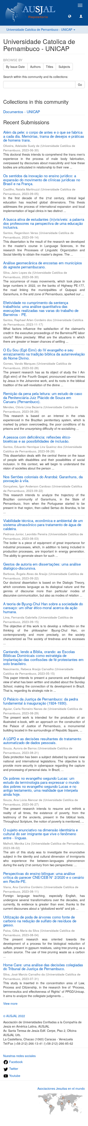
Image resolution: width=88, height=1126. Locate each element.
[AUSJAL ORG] (30, 5)
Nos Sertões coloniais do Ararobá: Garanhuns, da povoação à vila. (43, 478)
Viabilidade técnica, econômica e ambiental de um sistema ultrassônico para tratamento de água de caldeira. (43, 524)
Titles (49, 66)
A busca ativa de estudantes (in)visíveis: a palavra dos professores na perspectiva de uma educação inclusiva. (43, 223)
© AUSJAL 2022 (14, 1016)
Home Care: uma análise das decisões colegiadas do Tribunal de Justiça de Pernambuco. (43, 966)
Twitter (13, 1068)
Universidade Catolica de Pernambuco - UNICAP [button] (39, 29)
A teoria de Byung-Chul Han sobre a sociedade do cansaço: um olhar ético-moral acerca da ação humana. (43, 607)
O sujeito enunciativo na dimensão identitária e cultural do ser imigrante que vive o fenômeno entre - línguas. (40, 833)
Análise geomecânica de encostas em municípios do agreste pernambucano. (42, 264)
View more (10, 1003)
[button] (69, 16)
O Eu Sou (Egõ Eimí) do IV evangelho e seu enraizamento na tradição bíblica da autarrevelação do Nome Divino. (44, 353)
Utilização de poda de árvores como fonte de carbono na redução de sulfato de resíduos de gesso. (39, 920)
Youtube (14, 1075)
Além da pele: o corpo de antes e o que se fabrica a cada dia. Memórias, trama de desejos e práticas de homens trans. (43, 136)
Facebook (15, 1062)
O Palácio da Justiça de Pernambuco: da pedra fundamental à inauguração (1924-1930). (40, 701)
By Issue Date (15, 66)
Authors (35, 66)
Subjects (64, 66)
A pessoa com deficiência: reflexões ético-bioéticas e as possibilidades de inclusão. (37, 439)
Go (80, 84)
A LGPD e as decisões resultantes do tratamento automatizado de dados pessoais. (42, 740)
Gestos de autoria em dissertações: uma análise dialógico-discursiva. (42, 566)
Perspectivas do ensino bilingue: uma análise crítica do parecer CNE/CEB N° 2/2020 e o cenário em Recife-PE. (43, 877)
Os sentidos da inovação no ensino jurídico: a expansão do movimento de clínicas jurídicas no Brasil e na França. (41, 179)
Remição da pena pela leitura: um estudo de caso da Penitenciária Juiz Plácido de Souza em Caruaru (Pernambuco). (42, 397)
